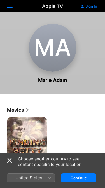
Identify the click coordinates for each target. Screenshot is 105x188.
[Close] (9, 160)
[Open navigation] (13, 6)
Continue (79, 178)
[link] (18, 110)
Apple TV (52, 6)
